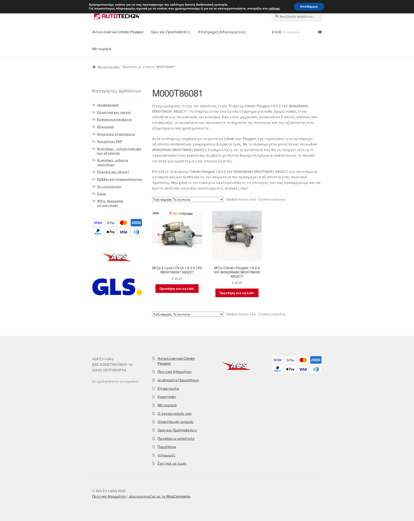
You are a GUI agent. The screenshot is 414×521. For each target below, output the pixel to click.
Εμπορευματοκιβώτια (114, 119)
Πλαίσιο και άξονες (113, 172)
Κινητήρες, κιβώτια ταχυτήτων (112, 162)
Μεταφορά (101, 48)
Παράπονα (167, 446)
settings (274, 9)
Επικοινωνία (168, 388)
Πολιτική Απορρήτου (174, 371)
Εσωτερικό (105, 127)
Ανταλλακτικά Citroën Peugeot (117, 31)
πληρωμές (167, 455)
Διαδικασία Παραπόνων (178, 379)
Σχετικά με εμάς (172, 463)
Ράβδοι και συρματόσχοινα (119, 179)
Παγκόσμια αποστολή (176, 438)
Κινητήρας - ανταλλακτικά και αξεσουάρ (119, 151)
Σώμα (101, 193)
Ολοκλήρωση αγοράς (176, 421)
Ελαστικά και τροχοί (114, 112)
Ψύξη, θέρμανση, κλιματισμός (110, 203)
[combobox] (297, 16)
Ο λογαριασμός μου (175, 413)
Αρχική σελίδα (108, 67)
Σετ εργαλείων (109, 186)
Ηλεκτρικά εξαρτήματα (116, 134)
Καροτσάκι (167, 396)
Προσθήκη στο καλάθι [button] (177, 288)
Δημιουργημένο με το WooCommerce (159, 496)
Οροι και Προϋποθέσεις (170, 31)
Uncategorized (108, 105)
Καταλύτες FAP (109, 141)
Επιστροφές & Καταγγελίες (222, 31)
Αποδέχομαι (309, 7)
